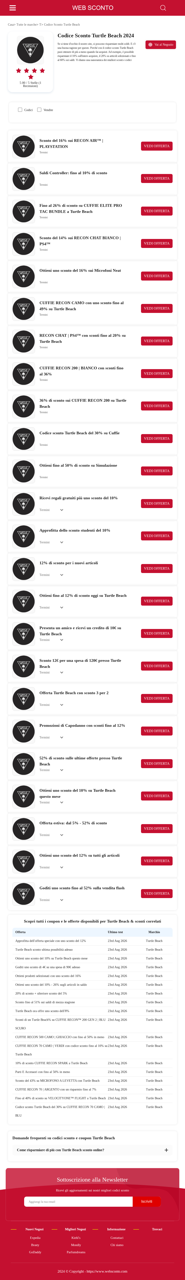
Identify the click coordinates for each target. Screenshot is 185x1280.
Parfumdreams (76, 1252)
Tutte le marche (26, 24)
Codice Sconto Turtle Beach (62, 24)
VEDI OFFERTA (157, 146)
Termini (43, 152)
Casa (11, 24)
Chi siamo (117, 1245)
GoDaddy (35, 1252)
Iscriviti (146, 1201)
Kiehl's (76, 1238)
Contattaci (117, 1238)
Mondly (76, 1245)
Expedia (35, 1238)
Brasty (35, 1245)
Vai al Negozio (164, 44)
